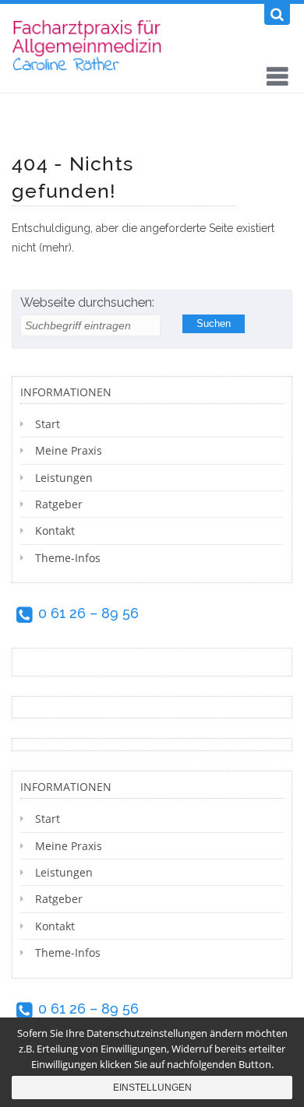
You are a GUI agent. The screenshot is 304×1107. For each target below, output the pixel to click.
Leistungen (64, 477)
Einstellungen (152, 1087)
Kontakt (55, 530)
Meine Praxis (68, 450)
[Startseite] (91, 44)
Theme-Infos (68, 557)
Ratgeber (59, 504)
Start (47, 423)
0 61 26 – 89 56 (88, 613)
